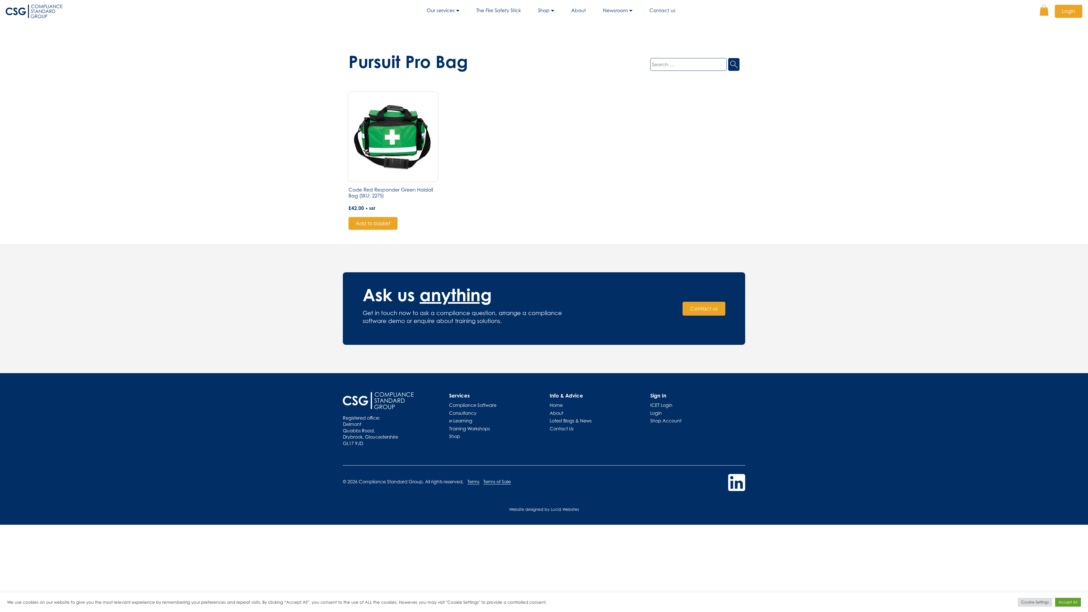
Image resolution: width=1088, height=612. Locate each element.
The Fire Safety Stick (498, 10)
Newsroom (615, 10)
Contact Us (561, 429)
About (578, 10)
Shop (544, 10)
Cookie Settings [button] (1035, 602)
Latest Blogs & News (571, 421)
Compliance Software (472, 405)
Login (1068, 11)
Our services (441, 10)
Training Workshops (469, 429)
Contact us (662, 10)
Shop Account (665, 421)
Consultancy (463, 413)
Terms (473, 481)
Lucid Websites (565, 509)
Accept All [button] (1068, 602)
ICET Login (661, 405)
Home (556, 405)
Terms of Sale (497, 481)
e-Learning (460, 421)
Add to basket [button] (373, 223)
